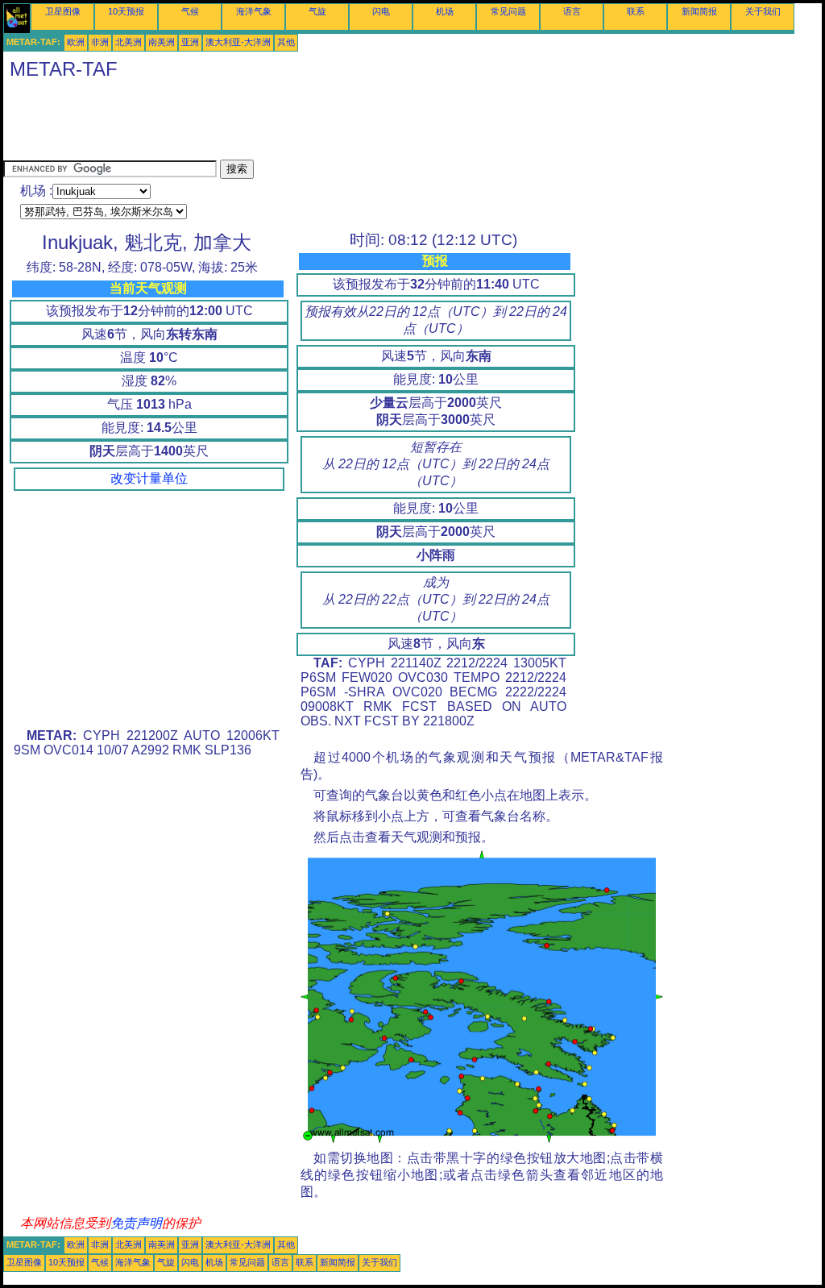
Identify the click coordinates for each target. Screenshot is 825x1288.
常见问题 (508, 11)
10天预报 (126, 11)
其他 (286, 42)
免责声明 (136, 1223)
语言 (572, 11)
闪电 (381, 11)
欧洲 (76, 42)
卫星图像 (63, 11)
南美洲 (161, 42)
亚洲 (190, 42)
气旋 (317, 11)
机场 (445, 11)
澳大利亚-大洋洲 (238, 42)
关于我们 (763, 11)
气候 (190, 11)
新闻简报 (699, 11)
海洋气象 (254, 11)
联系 (636, 11)
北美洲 (128, 42)
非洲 (100, 42)
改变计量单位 (149, 478)
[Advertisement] (296, 123)
